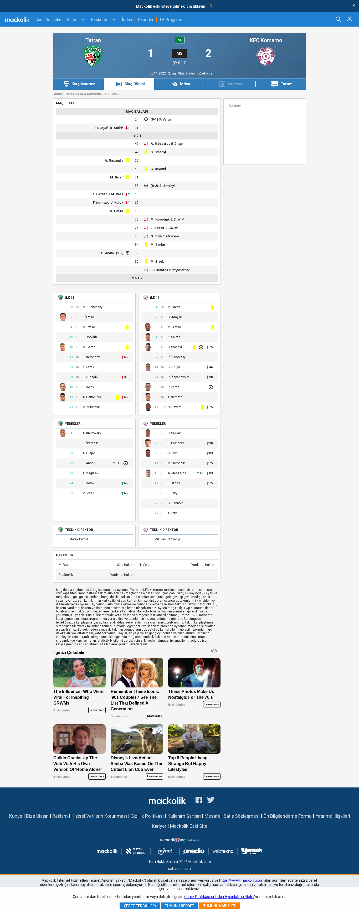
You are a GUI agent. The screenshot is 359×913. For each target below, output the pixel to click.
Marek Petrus (79, 539)
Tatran (93, 40)
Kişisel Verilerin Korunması (99, 816)
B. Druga (177, 144)
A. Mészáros (160, 144)
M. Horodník (160, 219)
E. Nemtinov (101, 202)
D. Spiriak (174, 433)
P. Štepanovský (179, 270)
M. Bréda (157, 261)
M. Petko (116, 211)
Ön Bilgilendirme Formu (287, 816)
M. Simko (158, 245)
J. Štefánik (90, 443)
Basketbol (100, 19)
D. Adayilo (175, 317)
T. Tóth (172, 513)
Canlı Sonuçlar (48, 19)
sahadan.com (179, 868)
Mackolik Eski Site (188, 826)
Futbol (73, 19)
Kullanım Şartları (184, 816)
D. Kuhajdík (101, 128)
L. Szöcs (157, 228)
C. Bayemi (158, 169)
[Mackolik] (17, 19)
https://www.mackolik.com (241, 880)
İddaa (127, 19)
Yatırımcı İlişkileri (332, 816)
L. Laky (172, 493)
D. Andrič (116, 128)
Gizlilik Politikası (147, 816)
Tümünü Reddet (179, 906)
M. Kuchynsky (92, 307)
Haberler (145, 19)
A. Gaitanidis (114, 160)
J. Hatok (117, 202)
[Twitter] (211, 800)
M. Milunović (91, 407)
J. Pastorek (159, 270)
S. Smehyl (158, 152)
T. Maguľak (90, 473)
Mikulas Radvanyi (167, 539)
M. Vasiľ (117, 194)
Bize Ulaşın (37, 816)
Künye (15, 816)
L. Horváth (90, 337)
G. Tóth (156, 236)
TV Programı (170, 19)
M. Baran (116, 177)
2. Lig (172, 73)
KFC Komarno (266, 40)
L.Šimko (88, 317)
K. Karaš (88, 367)
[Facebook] (199, 800)
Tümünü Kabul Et (219, 906)
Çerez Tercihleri (140, 906)
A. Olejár (89, 453)
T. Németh (175, 397)
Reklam (60, 816)
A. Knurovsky (92, 433)
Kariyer (159, 826)
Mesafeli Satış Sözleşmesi (232, 816)
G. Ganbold (175, 503)
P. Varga (165, 119)
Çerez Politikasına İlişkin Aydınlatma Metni (219, 897)
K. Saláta (174, 337)
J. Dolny (88, 387)
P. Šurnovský (177, 357)
